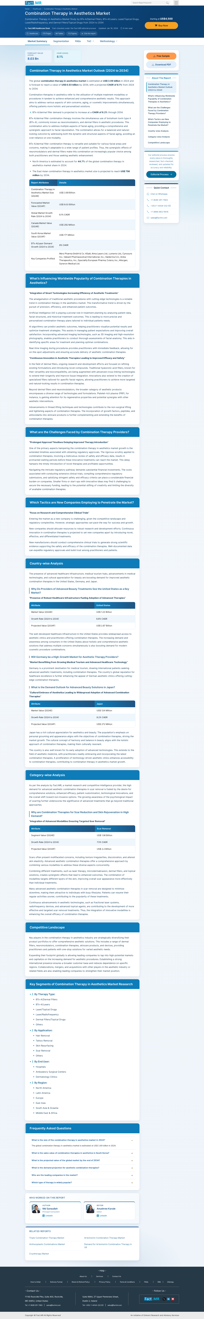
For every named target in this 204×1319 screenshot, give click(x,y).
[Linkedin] (168, 1298)
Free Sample (163, 56)
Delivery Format (56, 1282)
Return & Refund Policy (81, 1282)
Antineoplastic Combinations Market (47, 1244)
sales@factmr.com (159, 217)
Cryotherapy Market (39, 1253)
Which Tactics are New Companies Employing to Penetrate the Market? (159, 122)
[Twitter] (164, 1298)
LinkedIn (49, 1216)
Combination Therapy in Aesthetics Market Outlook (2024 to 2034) (160, 87)
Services (99, 1276)
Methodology (107, 41)
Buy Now (163, 25)
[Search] (167, 3)
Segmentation (61, 41)
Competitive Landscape (159, 142)
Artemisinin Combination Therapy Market (104, 1237)
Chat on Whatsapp (159, 194)
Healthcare (37, 9)
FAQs (78, 41)
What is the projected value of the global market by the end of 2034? (66, 1160)
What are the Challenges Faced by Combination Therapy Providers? (159, 110)
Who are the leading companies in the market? (55, 1175)
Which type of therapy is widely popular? (52, 1182)
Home (27, 9)
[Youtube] (172, 1298)
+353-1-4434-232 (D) (161, 206)
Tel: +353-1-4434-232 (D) (93, 1305)
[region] (82, 223)
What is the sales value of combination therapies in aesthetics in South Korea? (70, 1153)
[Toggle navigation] (176, 3)
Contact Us (116, 1276)
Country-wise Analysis (158, 131)
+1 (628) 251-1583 (159, 200)
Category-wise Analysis (159, 137)
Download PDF (163, 64)
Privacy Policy (104, 1282)
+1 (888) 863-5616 (159, 212)
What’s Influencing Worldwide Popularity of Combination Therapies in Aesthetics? (161, 99)
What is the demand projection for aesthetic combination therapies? (65, 1168)
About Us (83, 1276)
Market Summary (37, 41)
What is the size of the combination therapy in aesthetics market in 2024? (68, 1140)
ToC (89, 41)
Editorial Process (160, 174)
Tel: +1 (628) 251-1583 (34, 1305)
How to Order (35, 1282)
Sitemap (170, 1282)
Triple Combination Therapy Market (46, 1237)
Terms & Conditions (127, 1282)
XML (159, 1282)
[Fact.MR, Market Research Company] (33, 3)
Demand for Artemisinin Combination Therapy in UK (108, 1246)
